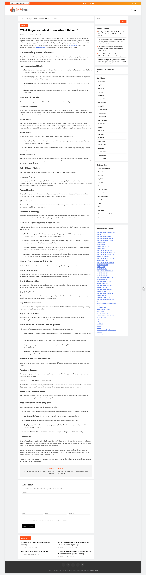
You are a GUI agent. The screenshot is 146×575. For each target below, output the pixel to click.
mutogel (99, 322)
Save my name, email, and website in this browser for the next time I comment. (45, 521)
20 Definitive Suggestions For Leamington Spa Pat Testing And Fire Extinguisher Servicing (74, 552)
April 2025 (101, 138)
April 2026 (101, 95)
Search (99, 18)
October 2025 (102, 117)
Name (24, 513)
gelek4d (99, 326)
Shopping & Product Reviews (106, 214)
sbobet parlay (100, 312)
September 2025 (102, 120)
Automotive (101, 172)
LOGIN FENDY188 (102, 287)
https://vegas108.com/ (103, 310)
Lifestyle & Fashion (103, 200)
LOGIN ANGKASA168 (103, 297)
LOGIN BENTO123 (102, 279)
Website (71, 513)
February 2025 (102, 145)
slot (98, 320)
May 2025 (101, 134)
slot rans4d (100, 334)
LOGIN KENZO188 (102, 283)
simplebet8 (100, 324)
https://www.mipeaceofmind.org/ (106, 303)
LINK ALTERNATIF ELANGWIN (105, 259)
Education (100, 182)
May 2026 (101, 92)
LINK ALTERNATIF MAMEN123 (105, 293)
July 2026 (100, 85)
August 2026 (101, 81)
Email (47, 513)
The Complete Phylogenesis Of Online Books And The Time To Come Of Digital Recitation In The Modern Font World (111, 41)
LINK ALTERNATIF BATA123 (104, 236)
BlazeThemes (94, 570)
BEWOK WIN (101, 234)
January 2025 (101, 148)
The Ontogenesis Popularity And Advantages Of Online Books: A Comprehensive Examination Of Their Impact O (111, 48)
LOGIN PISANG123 (102, 249)
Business (100, 175)
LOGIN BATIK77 (101, 295)
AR (23, 547)
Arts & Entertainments (104, 168)
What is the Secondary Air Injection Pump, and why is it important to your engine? (73, 543)
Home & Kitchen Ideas (104, 193)
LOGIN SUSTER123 (102, 265)
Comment (25, 492)
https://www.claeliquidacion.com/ (106, 330)
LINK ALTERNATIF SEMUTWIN (105, 285)
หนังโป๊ (99, 306)
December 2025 (102, 110)
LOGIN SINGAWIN (102, 261)
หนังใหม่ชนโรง (101, 308)
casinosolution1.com (102, 314)
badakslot (99, 332)
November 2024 (102, 155)
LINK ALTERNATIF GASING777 (105, 263)
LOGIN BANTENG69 (103, 257)
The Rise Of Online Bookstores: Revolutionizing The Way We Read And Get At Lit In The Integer (112, 55)
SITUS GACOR (101, 267)
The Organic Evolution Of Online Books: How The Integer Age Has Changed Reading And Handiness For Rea (112, 34)
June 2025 (101, 131)
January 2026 (101, 106)
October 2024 (102, 159)
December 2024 (102, 152)
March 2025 (101, 141)
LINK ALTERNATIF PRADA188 (105, 299)
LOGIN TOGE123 (102, 269)
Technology (24, 25)
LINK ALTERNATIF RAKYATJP (105, 251)
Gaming (100, 186)
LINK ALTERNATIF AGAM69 (105, 238)
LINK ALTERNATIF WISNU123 (105, 255)
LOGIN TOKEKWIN (102, 273)
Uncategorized (102, 221)
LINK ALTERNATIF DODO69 (105, 271)
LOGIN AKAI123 (101, 243)
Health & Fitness (102, 189)
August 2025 (101, 124)
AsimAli (23, 34)
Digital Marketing (102, 179)
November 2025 (102, 113)
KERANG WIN (101, 245)
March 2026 (101, 99)
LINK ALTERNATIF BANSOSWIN (106, 232)
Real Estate (101, 210)
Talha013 (62, 547)
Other (99, 203)
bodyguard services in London (105, 316)
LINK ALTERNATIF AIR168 (104, 281)
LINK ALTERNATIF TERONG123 (106, 253)
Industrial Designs (103, 196)
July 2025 (100, 127)
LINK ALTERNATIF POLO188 (105, 240)
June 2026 (101, 88)
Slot (98, 301)
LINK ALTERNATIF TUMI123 (104, 289)
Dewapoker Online (102, 318)
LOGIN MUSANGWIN (103, 291)
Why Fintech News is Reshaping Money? (34, 551)
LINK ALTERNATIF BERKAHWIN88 (106, 277)
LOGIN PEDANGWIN (103, 247)
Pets (99, 207)
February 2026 (102, 102)
